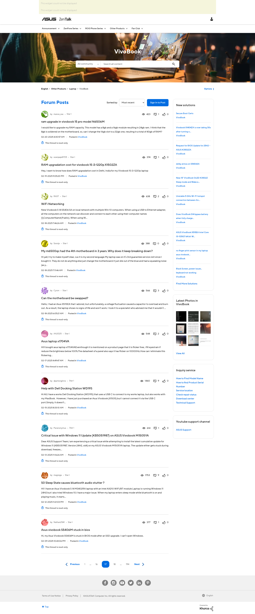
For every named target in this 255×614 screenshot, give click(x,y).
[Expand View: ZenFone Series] (80, 28)
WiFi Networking (52, 204)
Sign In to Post (157, 102)
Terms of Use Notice (51, 596)
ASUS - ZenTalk (56, 19)
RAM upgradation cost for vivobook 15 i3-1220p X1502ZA (79, 165)
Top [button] (47, 606)
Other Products (58, 89)
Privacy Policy (72, 596)
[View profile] (44, 114)
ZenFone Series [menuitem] (71, 28)
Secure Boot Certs (184, 113)
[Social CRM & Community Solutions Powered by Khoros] (206, 607)
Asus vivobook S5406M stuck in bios (65, 530)
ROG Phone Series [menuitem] (94, 28)
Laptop (72, 89)
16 (96, 564)
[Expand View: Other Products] (126, 28)
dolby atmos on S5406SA (188, 164)
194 (127, 564)
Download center (185, 398)
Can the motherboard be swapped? (64, 298)
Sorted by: (112, 102)
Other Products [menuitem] (117, 28)
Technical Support (185, 402)
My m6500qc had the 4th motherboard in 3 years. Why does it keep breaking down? (97, 251)
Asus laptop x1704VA (55, 341)
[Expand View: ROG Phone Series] (105, 28)
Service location (184, 390)
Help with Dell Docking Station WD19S (66, 388)
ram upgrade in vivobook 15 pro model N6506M (73, 122)
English (44, 89)
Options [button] (208, 89)
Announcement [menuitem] (49, 28)
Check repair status (186, 394)
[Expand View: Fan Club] (142, 28)
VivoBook (82, 137)
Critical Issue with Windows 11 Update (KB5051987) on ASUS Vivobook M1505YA (95, 435)
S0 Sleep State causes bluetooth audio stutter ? (72, 483)
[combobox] (139, 64)
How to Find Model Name (189, 378)
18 (114, 564)
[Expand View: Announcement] (58, 28)
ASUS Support (183, 429)
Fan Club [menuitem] (136, 28)
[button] (181, 316)
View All (180, 353)
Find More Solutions (186, 283)
